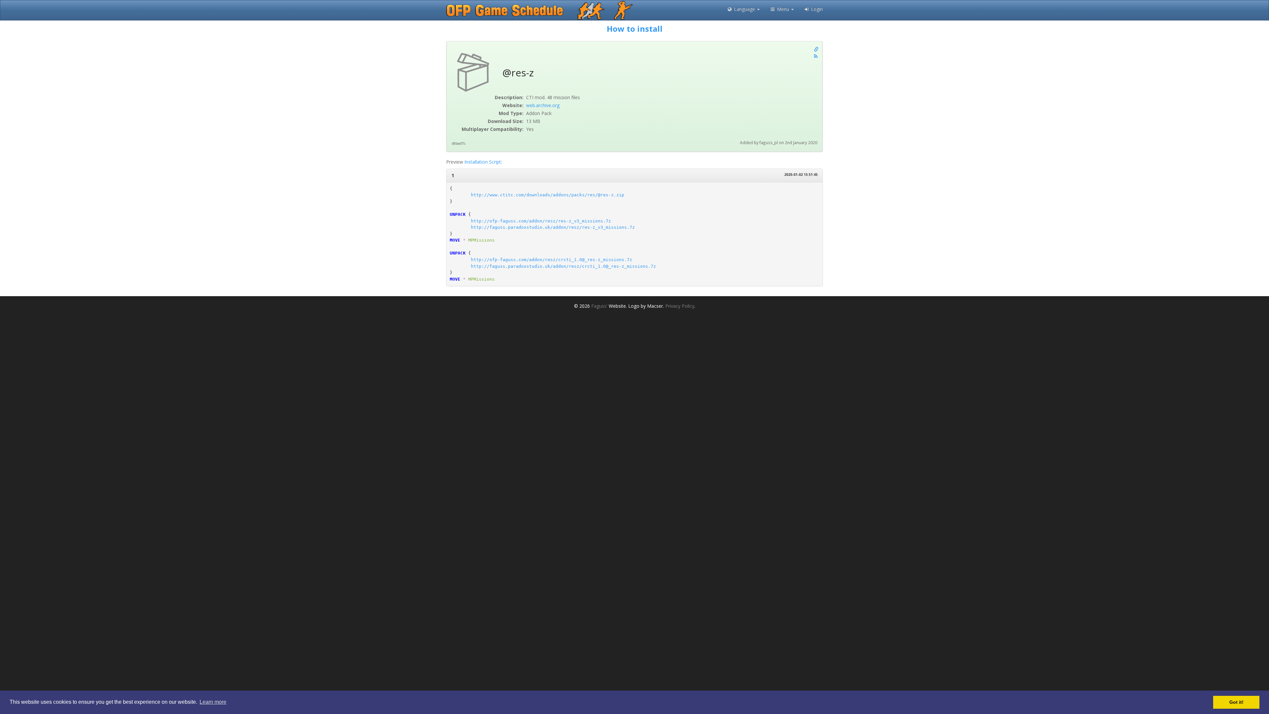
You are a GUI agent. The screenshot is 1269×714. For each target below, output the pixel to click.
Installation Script (482, 162)
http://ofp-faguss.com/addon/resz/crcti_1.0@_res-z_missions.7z (551, 259)
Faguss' (599, 306)
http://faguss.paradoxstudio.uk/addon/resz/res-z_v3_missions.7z (553, 227)
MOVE (455, 240)
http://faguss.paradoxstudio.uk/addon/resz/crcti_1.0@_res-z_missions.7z (563, 266)
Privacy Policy (679, 306)
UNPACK (458, 214)
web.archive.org (542, 105)
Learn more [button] (213, 702)
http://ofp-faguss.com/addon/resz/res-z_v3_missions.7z (541, 220)
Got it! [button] (1236, 702)
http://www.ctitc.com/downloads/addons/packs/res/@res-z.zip (547, 194)
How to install (635, 28)
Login (816, 9)
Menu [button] (783, 9)
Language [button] (744, 9)
